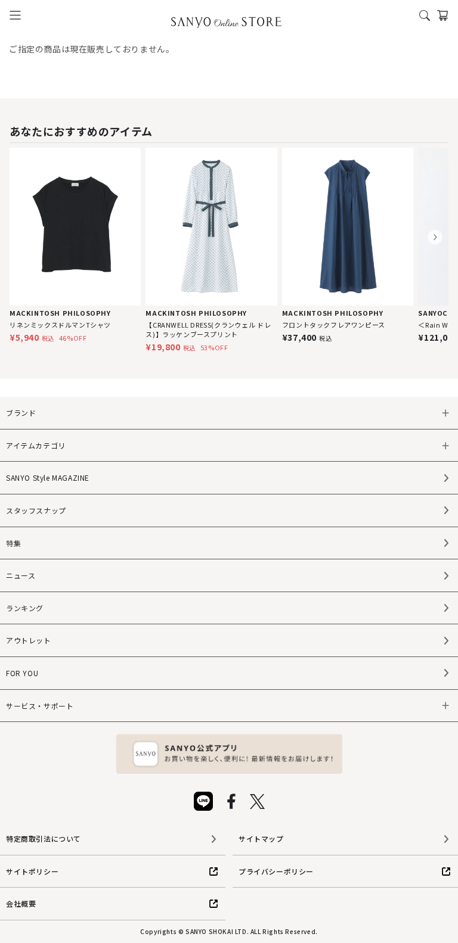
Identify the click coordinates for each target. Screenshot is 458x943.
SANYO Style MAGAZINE (47, 477)
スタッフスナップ (36, 510)
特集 (13, 543)
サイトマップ (261, 838)
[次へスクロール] (435, 237)
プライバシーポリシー (276, 871)
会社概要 (21, 903)
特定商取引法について (43, 838)
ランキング (25, 608)
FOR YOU (22, 673)
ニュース (20, 575)
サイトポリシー (32, 871)
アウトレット (28, 640)
